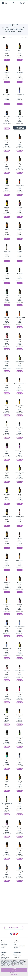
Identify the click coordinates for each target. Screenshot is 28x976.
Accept (14, 968)
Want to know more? (14, 972)
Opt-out (14, 970)
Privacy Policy (14, 974)
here (13, 965)
